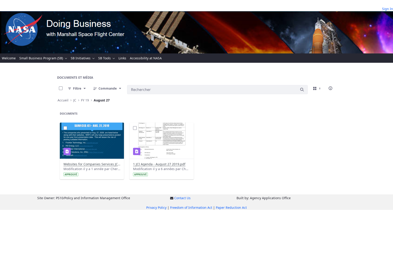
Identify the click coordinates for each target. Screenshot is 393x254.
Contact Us (182, 198)
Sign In (387, 9)
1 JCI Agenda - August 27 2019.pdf (159, 164)
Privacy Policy (156, 207)
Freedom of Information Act (191, 207)
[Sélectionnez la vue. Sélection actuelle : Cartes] (317, 88)
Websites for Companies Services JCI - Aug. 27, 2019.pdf (92, 164)
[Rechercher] (302, 89)
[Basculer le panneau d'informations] (330, 88)
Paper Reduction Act (231, 207)
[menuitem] (9, 58)
